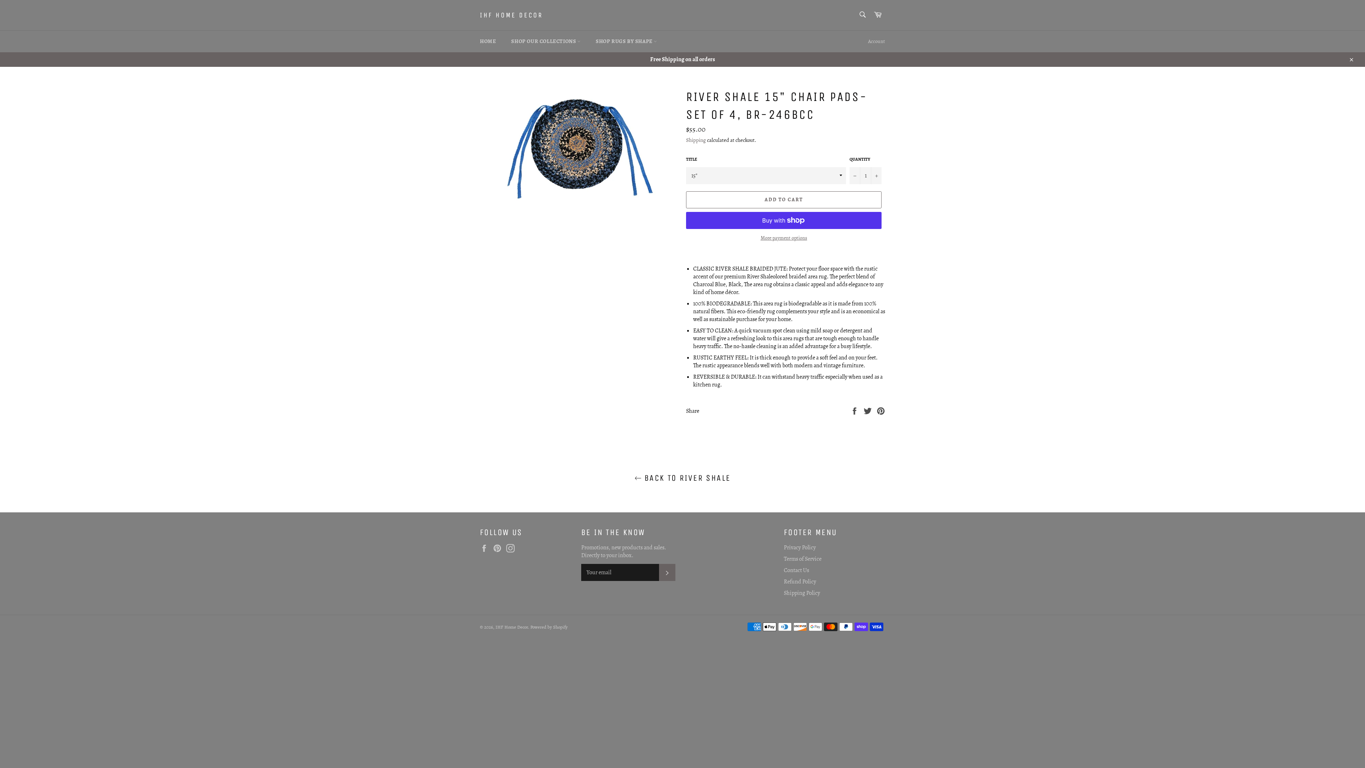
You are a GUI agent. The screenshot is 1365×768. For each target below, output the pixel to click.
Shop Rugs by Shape (625, 41)
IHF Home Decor (511, 15)
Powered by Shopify (549, 627)
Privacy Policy (800, 547)
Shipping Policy (802, 593)
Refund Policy (800, 582)
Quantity (860, 159)
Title (691, 159)
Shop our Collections (544, 41)
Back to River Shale (686, 478)
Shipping (696, 140)
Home (488, 41)
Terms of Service (802, 559)
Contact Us (796, 570)
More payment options (784, 238)
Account (876, 41)
